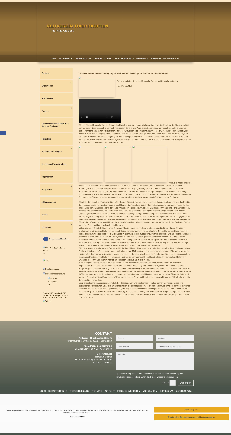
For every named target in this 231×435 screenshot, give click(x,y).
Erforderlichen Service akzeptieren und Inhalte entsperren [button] (191, 417)
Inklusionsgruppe (49, 202)
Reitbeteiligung (84, 59)
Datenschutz (169, 59)
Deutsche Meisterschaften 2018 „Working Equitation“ (55, 125)
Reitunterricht (66, 59)
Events (45, 215)
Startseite (46, 73)
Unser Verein (47, 86)
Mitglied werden (123, 59)
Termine (98, 59)
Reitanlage (46, 139)
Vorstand (141, 59)
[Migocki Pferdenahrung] (54, 274)
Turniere (45, 111)
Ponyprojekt (47, 189)
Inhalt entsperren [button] (192, 410)
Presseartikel (47, 98)
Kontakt (108, 59)
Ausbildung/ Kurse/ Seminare (54, 164)
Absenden (185, 382)
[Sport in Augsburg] (52, 269)
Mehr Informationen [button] (77, 416)
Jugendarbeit (47, 177)
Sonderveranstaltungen (52, 152)
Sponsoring (46, 227)
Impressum (156, 59)
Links (53, 59)
